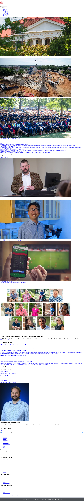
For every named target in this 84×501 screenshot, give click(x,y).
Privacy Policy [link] (51, 499)
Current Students (6, 477)
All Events (2, 430)
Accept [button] (59, 499)
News (4, 445)
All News (2, 143)
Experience (5, 465)
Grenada (4, 491)
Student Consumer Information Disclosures (16, 496)
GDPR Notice (27, 496)
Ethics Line (42, 496)
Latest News (5, 9)
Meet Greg (46, 425)
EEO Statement (32, 496)
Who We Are (5, 440)
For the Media (5, 13)
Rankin (4, 492)
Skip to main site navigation (5, 0)
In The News (5, 12)
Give (4, 447)
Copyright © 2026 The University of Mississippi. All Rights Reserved (13, 495)
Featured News (5, 11)
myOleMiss (5, 464)
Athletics (4, 441)
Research (4, 10)
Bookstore (4, 472)
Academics (5, 436)
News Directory (6, 15)
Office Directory (6, 443)
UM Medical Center (6, 493)
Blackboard (5, 466)
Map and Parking (6, 454)
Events (4, 446)
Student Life (5, 438)
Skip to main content (14, 0)
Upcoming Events (6, 14)
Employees (5, 478)
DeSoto (4, 487)
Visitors (4, 482)
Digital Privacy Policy (4, 496)
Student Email (5, 468)
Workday (4, 467)
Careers (4, 471)
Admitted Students (6, 476)
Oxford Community (6, 483)
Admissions (5, 437)
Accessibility (38, 496)
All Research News (3, 157)
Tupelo (4, 488)
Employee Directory (6, 444)
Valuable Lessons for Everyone (6, 339)
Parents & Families (6, 481)
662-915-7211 (5, 453)
